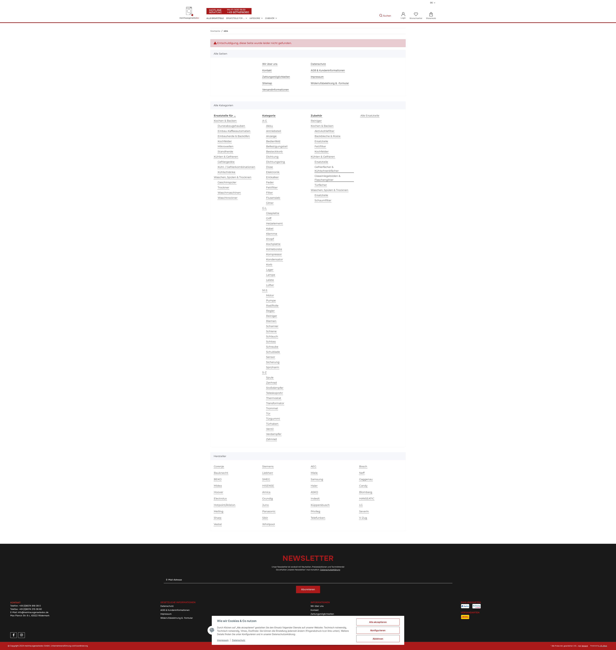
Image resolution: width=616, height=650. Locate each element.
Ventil (270, 428)
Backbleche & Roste (327, 136)
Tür (268, 413)
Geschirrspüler (227, 182)
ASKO (314, 492)
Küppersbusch (320, 505)
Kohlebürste (274, 249)
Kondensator (274, 259)
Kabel (269, 228)
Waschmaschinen (229, 192)
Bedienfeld (273, 141)
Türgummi (273, 418)
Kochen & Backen (225, 120)
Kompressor (274, 254)
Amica (266, 492)
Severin (364, 511)
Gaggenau (366, 479)
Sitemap (267, 83)
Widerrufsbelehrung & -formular (330, 83)
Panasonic (268, 511)
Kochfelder (225, 141)
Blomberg (365, 492)
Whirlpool (268, 524)
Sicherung (272, 362)
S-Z (264, 372)
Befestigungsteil (276, 146)
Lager (269, 269)
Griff (268, 218)
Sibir (265, 517)
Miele (314, 472)
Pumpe (271, 300)
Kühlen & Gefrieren (226, 156)
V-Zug (363, 517)
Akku (269, 125)
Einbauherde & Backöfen (234, 136)
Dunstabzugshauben (231, 125)
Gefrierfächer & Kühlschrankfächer (327, 168)
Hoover (218, 492)
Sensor (270, 357)
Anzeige (271, 136)
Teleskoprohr (274, 392)
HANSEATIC (366, 498)
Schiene (271, 331)
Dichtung (272, 156)
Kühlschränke (226, 172)
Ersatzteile (321, 141)
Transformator (275, 403)
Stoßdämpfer (274, 387)
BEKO (217, 479)
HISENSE (268, 485)
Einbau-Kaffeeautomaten (234, 131)
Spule (270, 377)
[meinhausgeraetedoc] (189, 13)
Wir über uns (269, 64)
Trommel (272, 408)
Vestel (218, 524)
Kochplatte (273, 244)
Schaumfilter (323, 200)
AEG (313, 466)
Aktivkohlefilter (324, 131)
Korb (269, 264)
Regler (270, 310)
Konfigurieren (377, 630)
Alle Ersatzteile (369, 115)
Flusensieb (273, 197)
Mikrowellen (225, 146)
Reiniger (271, 315)
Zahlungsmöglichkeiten (276, 76)
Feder (270, 182)
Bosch (363, 466)
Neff (361, 472)
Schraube (272, 346)
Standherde (225, 151)
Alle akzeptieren (378, 622)
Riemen (271, 321)
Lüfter (270, 285)
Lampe (270, 274)
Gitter (270, 202)
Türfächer (321, 184)
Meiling (218, 511)
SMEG (266, 479)
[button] (403, 16)
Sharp (217, 517)
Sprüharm (272, 367)
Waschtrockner (227, 197)
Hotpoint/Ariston (224, 505)
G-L (264, 208)
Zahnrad (271, 439)
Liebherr (267, 472)
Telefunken (318, 517)
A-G (264, 120)
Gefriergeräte (226, 161)
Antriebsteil (273, 131)
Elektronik (272, 172)
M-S (264, 290)
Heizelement (274, 223)
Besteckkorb (274, 151)
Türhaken (272, 423)
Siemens (268, 466)
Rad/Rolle (272, 305)
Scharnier (272, 326)
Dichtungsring (275, 161)
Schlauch (272, 336)
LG (361, 505)
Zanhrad (271, 382)
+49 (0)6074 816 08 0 (30, 605)
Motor (270, 295)
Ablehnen (378, 638)
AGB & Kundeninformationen (328, 70)
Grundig (267, 498)
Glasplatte (272, 213)
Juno (265, 505)
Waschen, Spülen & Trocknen (232, 177)
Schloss (271, 341)
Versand (585, 646)
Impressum (317, 76)
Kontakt (267, 70)
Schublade (273, 351)
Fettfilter (272, 187)
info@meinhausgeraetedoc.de (33, 612)
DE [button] (431, 2)
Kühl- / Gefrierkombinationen (236, 167)
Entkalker (272, 177)
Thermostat (273, 398)
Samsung (317, 479)
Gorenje (219, 466)
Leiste (270, 280)
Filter (269, 192)
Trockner (223, 187)
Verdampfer (273, 434)
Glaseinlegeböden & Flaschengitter (327, 177)
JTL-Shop (603, 646)
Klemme (271, 233)
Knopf (270, 238)
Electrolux (220, 498)
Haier (314, 485)
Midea (218, 485)
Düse (269, 167)
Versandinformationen (275, 89)
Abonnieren (308, 589)
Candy (363, 485)
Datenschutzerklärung (330, 569)
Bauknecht (221, 472)
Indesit (315, 498)
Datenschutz (318, 64)
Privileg (315, 511)
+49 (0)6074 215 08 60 (30, 609)
